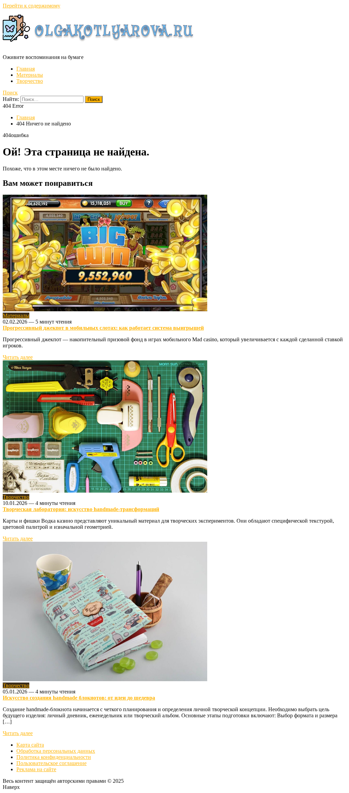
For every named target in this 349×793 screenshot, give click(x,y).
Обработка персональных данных (55, 751)
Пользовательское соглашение (51, 763)
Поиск (10, 92)
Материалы (29, 75)
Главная (25, 69)
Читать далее (18, 357)
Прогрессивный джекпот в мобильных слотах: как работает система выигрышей (103, 328)
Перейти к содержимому (31, 6)
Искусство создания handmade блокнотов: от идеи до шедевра (79, 698)
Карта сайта (30, 745)
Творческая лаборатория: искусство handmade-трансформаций (81, 509)
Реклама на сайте (36, 769)
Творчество (29, 81)
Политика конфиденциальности (53, 757)
